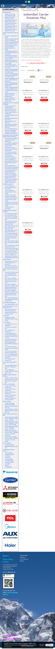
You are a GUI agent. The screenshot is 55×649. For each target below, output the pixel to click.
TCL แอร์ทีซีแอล (6, 322)
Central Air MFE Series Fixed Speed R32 (10, 398)
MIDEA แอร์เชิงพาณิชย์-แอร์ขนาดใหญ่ (10, 414)
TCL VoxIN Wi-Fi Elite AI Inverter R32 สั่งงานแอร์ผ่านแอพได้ (11, 348)
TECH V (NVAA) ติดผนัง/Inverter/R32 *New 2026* (10, 192)
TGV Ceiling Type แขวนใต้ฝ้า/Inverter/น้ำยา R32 (11, 231)
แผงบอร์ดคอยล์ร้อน (9, 460)
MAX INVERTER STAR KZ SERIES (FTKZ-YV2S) (11, 30)
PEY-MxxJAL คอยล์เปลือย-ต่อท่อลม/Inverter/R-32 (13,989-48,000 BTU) (11, 176)
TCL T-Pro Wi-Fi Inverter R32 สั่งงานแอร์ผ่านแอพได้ (11, 352)
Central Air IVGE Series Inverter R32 (10, 386)
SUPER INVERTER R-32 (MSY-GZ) (10, 122)
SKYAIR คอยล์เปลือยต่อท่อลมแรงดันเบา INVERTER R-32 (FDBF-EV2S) (11, 84)
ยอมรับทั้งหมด (49, 645)
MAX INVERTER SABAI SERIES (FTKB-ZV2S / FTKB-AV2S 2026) (10, 17)
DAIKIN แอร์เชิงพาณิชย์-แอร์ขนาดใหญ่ (10, 33)
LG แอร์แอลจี (6, 315)
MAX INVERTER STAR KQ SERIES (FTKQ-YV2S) (11, 21)
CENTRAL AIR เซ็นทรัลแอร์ (9, 384)
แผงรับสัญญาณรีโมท (9, 454)
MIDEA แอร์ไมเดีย (7, 401)
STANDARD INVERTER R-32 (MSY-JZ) (11, 116)
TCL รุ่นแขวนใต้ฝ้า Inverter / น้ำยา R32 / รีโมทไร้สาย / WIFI (11, 367)
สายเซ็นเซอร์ (7, 456)
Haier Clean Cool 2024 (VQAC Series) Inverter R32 (11, 266)
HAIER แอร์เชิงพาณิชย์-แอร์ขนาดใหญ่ (10, 269)
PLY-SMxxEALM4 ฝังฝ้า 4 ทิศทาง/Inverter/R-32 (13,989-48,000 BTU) (11, 172)
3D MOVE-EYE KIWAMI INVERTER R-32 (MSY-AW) (11, 132)
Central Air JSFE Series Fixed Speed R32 (10, 395)
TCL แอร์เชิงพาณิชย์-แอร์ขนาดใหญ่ (10, 362)
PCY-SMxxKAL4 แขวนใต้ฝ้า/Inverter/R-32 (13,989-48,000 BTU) (11, 153)
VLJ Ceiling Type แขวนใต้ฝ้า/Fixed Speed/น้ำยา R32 (11, 252)
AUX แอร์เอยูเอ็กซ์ (7, 443)
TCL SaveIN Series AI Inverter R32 (10, 330)
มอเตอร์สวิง (7, 464)
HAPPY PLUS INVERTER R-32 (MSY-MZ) (11, 112)
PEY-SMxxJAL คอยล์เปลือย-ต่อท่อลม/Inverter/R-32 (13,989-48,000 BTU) (11, 181)
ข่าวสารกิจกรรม (24, 559)
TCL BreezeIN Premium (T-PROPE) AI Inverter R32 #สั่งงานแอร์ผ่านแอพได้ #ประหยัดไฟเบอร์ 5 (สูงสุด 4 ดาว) (11, 342)
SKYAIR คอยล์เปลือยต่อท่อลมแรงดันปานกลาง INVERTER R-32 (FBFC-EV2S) (11, 75)
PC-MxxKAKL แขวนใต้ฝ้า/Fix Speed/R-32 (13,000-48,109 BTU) (11, 140)
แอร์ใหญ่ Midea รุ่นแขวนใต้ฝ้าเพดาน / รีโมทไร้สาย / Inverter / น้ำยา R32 (11, 428)
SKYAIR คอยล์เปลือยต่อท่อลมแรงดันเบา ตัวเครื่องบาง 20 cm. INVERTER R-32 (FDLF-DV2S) (11, 90)
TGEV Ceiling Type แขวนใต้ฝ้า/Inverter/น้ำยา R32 (11, 246)
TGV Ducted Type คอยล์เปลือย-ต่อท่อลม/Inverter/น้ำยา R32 (11, 238)
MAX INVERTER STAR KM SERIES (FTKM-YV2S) (11, 27)
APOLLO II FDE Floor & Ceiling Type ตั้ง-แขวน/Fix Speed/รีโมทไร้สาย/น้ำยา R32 (11, 256)
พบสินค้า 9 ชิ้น (24, 66)
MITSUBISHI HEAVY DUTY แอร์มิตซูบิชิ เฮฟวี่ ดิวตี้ (10, 306)
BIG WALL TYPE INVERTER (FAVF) (11, 36)
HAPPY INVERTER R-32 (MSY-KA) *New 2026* (10, 109)
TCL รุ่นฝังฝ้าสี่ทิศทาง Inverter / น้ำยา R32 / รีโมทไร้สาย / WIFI (11, 371)
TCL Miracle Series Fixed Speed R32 (11, 324)
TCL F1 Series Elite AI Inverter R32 (10, 359)
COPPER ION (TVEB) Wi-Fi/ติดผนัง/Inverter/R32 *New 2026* (11, 204)
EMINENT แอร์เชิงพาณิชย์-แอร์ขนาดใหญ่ (9, 375)
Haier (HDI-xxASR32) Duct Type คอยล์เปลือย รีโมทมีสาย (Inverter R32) (11, 299)
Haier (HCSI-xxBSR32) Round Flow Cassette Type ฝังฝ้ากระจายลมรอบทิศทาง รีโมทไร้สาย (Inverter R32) (11, 287)
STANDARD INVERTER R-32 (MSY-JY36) (11, 119)
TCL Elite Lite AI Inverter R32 (11, 327)
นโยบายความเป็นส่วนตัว (32, 645)
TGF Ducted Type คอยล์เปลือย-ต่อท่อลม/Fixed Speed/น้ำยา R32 (11, 222)
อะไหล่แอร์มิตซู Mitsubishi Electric (8, 450)
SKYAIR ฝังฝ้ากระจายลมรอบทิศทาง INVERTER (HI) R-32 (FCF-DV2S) (11, 52)
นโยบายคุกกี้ (8, 646)
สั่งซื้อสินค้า (28, 100)
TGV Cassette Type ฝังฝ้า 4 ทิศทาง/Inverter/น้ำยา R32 (11, 234)
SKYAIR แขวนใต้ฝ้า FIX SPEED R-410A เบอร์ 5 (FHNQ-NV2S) (10, 99)
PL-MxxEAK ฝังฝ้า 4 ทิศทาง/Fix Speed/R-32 (10, 157)
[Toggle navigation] (53, 6)
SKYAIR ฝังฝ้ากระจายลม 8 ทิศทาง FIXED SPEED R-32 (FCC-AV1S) (11, 66)
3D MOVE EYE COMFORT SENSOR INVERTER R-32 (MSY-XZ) (11, 126)
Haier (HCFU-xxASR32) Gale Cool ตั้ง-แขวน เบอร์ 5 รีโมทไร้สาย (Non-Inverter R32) (11, 280)
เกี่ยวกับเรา (22, 557)
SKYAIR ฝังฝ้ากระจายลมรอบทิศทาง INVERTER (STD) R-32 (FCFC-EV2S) (11, 57)
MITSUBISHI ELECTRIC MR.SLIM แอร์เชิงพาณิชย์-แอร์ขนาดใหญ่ (10, 136)
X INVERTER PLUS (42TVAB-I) (9, 207)
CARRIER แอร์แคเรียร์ (8, 184)
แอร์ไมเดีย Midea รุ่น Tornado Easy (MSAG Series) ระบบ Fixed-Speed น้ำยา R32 (11, 405)
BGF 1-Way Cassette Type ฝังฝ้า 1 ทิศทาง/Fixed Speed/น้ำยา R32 (11, 227)
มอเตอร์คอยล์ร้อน (9, 453)
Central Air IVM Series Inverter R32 (10, 392)
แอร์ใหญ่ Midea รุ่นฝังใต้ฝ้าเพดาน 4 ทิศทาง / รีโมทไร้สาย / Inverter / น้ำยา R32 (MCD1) (11, 439)
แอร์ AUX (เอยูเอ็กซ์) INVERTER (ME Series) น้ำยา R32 (11, 446)
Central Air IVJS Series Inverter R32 (10, 389)
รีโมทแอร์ (7, 465)
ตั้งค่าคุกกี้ (42, 645)
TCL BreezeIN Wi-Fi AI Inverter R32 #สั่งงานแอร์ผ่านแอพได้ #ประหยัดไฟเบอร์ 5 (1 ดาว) (11, 335)
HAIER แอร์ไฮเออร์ (7, 259)
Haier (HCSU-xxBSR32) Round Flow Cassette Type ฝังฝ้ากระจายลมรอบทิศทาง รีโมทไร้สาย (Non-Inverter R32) (11, 293)
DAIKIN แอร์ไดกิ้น (7, 12)
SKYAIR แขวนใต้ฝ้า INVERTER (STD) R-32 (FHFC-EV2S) (11, 42)
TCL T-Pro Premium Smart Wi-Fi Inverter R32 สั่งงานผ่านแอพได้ (11, 356)
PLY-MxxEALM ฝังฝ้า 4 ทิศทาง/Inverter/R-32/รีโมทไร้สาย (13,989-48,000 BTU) (11, 162)
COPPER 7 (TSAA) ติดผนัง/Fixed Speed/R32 (10, 195)
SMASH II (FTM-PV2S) (10, 14)
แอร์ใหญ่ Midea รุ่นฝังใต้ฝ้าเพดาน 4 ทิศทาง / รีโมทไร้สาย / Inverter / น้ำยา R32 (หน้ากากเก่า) (11, 433)
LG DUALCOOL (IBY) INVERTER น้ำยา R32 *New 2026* (11, 319)
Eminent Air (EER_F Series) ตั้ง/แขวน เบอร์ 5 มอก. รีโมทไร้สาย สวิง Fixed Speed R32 (11, 380)
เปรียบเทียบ (28, 102)
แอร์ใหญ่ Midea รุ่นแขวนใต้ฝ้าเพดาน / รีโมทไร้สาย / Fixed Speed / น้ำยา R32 (11, 419)
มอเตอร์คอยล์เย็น (9, 459)
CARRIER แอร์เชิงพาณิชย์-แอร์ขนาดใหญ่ (9, 211)
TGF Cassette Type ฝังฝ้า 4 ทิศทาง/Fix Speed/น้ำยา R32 (11, 218)
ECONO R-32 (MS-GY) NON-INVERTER (10, 106)
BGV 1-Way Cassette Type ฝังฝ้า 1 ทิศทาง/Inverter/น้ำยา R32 (11, 242)
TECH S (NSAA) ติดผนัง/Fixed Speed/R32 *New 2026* (10, 187)
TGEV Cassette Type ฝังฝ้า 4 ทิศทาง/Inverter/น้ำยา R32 (11, 249)
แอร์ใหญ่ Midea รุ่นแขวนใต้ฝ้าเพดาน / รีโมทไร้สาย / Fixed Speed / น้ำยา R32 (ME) (11, 423)
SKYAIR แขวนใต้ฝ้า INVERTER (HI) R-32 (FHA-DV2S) (11, 39)
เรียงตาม (23, 70)
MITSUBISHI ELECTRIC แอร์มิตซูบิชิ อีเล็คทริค (10, 103)
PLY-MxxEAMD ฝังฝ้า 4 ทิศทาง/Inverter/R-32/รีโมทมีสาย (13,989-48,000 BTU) (11, 167)
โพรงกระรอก (8, 457)
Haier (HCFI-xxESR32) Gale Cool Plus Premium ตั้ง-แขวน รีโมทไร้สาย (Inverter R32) (11, 274)
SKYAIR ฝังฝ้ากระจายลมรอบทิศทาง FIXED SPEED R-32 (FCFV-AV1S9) (11, 62)
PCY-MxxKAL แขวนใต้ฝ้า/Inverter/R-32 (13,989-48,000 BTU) (11, 149)
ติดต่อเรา (22, 561)
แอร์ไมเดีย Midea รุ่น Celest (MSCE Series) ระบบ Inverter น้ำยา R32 (11, 410)
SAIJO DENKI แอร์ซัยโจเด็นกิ (9, 302)
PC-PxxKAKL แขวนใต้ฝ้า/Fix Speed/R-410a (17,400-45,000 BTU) (11, 144)
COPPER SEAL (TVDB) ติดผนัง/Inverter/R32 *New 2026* (11, 199)
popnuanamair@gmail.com (10, 594)
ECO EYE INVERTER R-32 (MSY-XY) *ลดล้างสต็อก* (11, 129)
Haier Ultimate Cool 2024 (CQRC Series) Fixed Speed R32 (11, 262)
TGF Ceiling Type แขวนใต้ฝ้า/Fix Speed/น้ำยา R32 (11, 214)
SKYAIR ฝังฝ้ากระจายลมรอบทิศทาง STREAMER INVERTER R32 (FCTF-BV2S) (11, 47)
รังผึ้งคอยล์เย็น (8, 467)
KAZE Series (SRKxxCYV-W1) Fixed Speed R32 (11, 310)
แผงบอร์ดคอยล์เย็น (9, 462)
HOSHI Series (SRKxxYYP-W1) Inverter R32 (11, 313)
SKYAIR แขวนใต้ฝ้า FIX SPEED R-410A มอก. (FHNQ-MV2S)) (10, 95)
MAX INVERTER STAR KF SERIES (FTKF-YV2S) (11, 24)
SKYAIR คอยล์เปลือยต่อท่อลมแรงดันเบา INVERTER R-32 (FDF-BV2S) (11, 80)
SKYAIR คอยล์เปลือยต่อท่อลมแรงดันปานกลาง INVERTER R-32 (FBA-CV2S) (11, 71)
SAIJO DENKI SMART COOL (11, 304)
